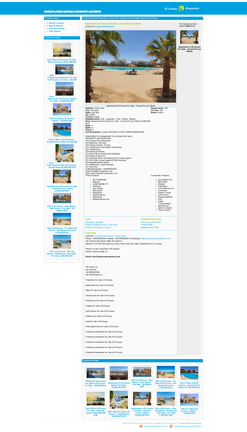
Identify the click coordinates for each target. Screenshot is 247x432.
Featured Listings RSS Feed (155, 426)
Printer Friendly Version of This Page (102, 225)
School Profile (147, 225)
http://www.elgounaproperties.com (156, 238)
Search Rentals (56, 26)
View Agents (55, 31)
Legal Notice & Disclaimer (190, 423)
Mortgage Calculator (94, 222)
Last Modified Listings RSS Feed (187, 426)
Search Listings (56, 23)
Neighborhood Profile (150, 227)
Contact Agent (120, 236)
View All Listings (57, 28)
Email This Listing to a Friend (98, 227)
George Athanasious (104, 26)
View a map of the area (151, 222)
